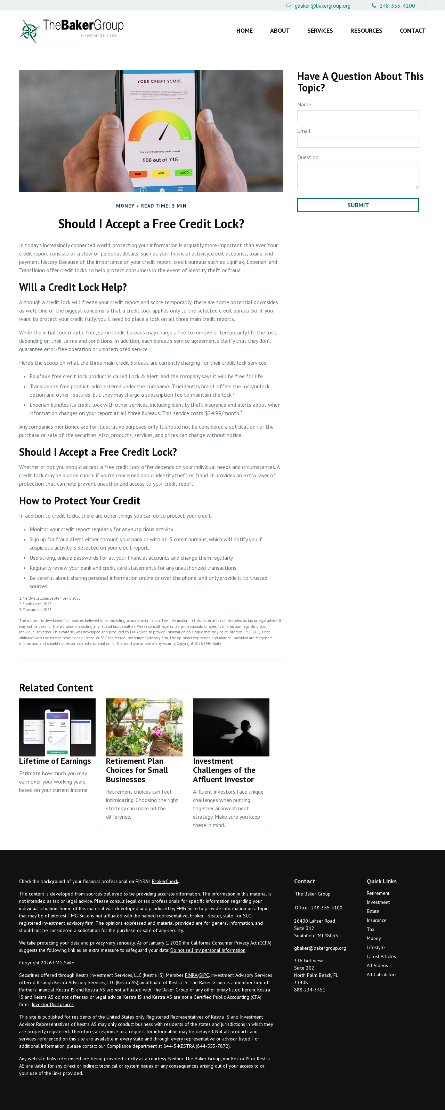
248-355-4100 (397, 5)
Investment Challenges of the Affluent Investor (224, 770)
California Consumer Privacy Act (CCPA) (231, 943)
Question (307, 157)
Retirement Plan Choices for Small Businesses (137, 770)
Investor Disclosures (53, 1004)
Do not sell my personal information (207, 950)
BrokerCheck (165, 881)
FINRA (191, 975)
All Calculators (382, 974)
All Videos (377, 965)
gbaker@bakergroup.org (322, 5)
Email (303, 130)
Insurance (377, 920)
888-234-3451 (309, 990)
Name (304, 104)
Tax (370, 929)
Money (374, 938)
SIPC (204, 975)
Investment (378, 902)
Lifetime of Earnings (55, 760)
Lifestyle (376, 947)
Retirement (378, 893)
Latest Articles (381, 956)
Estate (373, 911)
